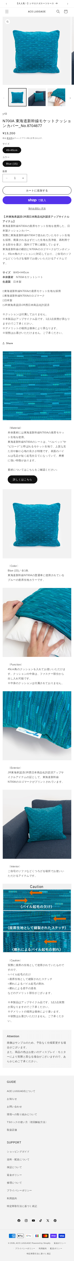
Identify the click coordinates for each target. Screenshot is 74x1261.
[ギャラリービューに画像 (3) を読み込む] (56, 97)
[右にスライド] (70, 98)
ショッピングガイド (18, 1151)
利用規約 (12, 1198)
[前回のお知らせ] (6, 4)
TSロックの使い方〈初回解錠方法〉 (27, 1122)
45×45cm (12, 150)
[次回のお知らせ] (67, 4)
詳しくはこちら (22, 479)
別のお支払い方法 (37, 208)
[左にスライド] (4, 98)
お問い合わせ (14, 1106)
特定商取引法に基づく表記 (22, 1206)
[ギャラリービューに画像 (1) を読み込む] (17, 97)
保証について (14, 1167)
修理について (14, 1182)
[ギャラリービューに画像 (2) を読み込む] (37, 97)
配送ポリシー (56, 1248)
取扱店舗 (12, 1129)
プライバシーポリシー (19, 1190)
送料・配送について (18, 1159)
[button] (7, 11)
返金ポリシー (14, 1175)
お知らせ (12, 1098)
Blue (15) (12, 163)
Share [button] (9, 343)
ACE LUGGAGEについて (21, 1091)
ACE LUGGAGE (23, 1243)
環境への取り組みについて (22, 1114)
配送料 (9, 138)
